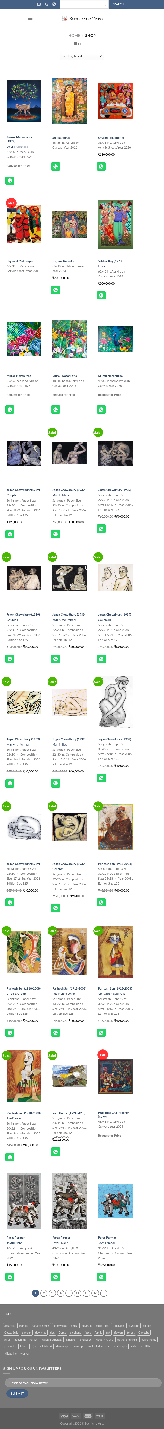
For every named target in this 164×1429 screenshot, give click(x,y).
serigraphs (120, 1346)
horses (33, 1339)
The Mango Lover (63, 993)
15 (86, 1293)
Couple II (13, 620)
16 (95, 1293)
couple (147, 1325)
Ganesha (143, 1332)
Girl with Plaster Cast (112, 993)
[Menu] (30, 18)
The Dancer (14, 1118)
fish (108, 1332)
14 (77, 1293)
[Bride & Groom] (24, 952)
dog (52, 1332)
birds (74, 1325)
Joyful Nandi (15, 1243)
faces (88, 1332)
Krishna (71, 1339)
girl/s (7, 1339)
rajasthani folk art (41, 1346)
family (98, 1332)
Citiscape (118, 1325)
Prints (23, 1346)
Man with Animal (18, 744)
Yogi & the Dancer (64, 620)
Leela (101, 266)
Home (74, 35)
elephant (75, 1332)
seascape (78, 1346)
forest (131, 1332)
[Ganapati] (69, 827)
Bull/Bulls (86, 1325)
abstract (9, 1325)
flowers (118, 1332)
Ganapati (58, 869)
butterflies (102, 1325)
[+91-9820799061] (47, 4)
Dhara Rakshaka (17, 146)
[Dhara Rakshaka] (24, 101)
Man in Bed (59, 744)
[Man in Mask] (69, 453)
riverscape (62, 1346)
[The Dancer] (24, 1076)
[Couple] (24, 453)
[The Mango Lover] (69, 952)
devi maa (40, 1332)
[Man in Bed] (69, 702)
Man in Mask (60, 495)
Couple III (104, 620)
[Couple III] (115, 578)
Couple (11, 495)
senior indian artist (99, 1346)
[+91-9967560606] (54, 4)
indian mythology (51, 1339)
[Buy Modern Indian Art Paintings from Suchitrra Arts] (82, 18)
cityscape (133, 1325)
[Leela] (115, 224)
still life (145, 1346)
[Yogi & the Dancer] (69, 578)
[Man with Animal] (24, 702)
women (24, 1353)
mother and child (127, 1339)
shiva (134, 1346)
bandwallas (60, 1325)
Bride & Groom (17, 993)
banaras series (41, 1325)
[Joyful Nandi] (24, 1201)
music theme (148, 1339)
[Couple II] (24, 578)
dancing (26, 1332)
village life (10, 1353)
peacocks (10, 1346)
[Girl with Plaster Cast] (115, 952)
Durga (62, 1332)
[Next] (103, 1293)
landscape (85, 1339)
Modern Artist (104, 1339)
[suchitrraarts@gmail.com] (39, 4)
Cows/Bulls (11, 1332)
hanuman (20, 1339)
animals (23, 1325)
